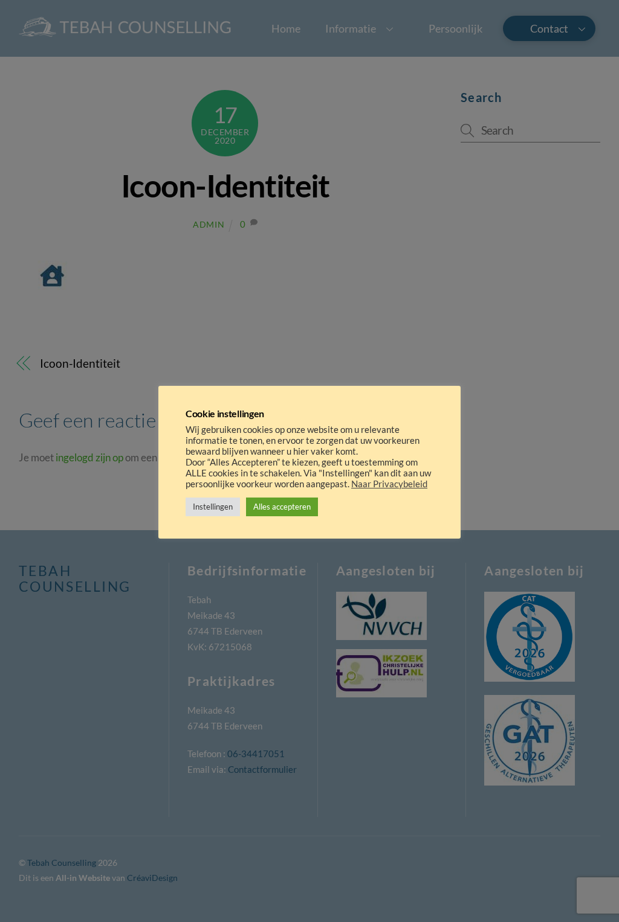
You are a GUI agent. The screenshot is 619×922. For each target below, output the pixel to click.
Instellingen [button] (213, 506)
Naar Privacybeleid (389, 484)
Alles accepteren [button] (282, 506)
